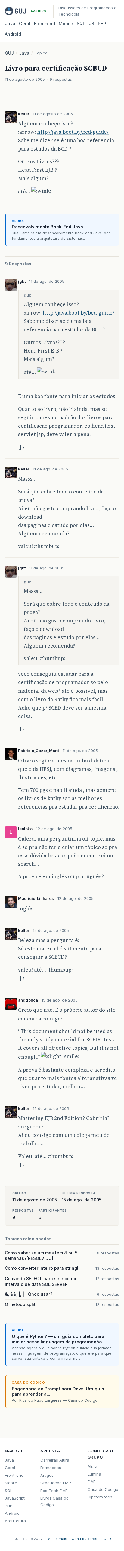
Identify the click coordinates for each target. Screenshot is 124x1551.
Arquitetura (15, 1520)
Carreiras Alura (54, 1460)
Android (13, 34)
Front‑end (44, 23)
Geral (24, 23)
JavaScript (15, 1498)
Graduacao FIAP (55, 1482)
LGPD (106, 1539)
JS (91, 23)
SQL (81, 23)
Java (10, 23)
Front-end (14, 1475)
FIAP (92, 1481)
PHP (102, 23)
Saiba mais (57, 1539)
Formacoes (50, 1467)
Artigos (47, 1475)
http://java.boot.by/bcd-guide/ (73, 132)
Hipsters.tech (100, 1496)
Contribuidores (84, 1539)
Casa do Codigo (103, 1489)
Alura (93, 1466)
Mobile (66, 23)
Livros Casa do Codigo (54, 1501)
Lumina (94, 1474)
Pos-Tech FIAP (54, 1490)
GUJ (9, 53)
